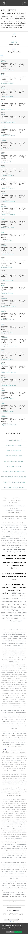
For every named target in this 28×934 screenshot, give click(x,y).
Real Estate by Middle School (14, 482)
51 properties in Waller (7, 412)
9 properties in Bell (6, 109)
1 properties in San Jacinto (8, 385)
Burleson (3, 127)
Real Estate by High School (14, 487)
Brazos (3, 114)
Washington (4, 416)
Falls (2, 153)
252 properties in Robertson (8, 372)
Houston (3, 245)
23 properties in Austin (7, 83)
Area (13, 915)
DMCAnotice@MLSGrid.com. (14, 795)
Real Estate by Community (14, 461)
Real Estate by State (14, 440)
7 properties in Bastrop (7, 96)
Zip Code (14, 914)
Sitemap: (4, 913)
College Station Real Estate (13, 913)
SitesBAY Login (13, 502)
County (4, 914)
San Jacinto (4, 377)
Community (21, 914)
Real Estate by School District (14, 472)
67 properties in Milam (7, 333)
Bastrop (3, 88)
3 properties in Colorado (7, 149)
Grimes (3, 219)
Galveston (4, 206)
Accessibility (16, 498)
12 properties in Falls (6, 162)
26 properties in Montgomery (9, 346)
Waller (2, 403)
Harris (2, 232)
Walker (3, 390)
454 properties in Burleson (8, 135)
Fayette (3, 167)
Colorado (3, 140)
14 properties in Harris (7, 241)
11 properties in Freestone (8, 201)
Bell (2, 101)
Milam (2, 324)
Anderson (3, 61)
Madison (3, 311)
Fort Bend (3, 180)
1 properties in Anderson (7, 70)
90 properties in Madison (8, 320)
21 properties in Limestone (8, 306)
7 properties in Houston (7, 254)
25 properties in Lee (6, 267)
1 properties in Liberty (7, 293)
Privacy (5, 498)
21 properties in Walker (7, 398)
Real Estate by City (14, 450)
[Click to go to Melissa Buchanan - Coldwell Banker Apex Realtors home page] (5, 3)
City (9, 914)
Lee (2, 259)
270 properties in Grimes (7, 227)
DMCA (4, 500)
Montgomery (4, 337)
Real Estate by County (14, 445)
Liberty (3, 285)
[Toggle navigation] (24, 3)
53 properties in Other (7, 359)
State (22, 913)
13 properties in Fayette (7, 175)
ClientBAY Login (15, 500)
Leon (2, 272)
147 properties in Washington (9, 425)
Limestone (4, 298)
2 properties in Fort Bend (8, 188)
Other (2, 351)
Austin (2, 75)
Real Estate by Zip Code (14, 456)
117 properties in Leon (7, 280)
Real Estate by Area (14, 466)
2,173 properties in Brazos (8, 122)
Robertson (4, 364)
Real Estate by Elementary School (14, 477)
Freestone (3, 193)
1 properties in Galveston (8, 214)
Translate (15, 921)
